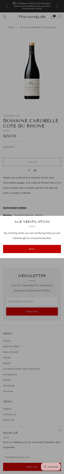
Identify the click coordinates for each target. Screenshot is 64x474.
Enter (32, 249)
